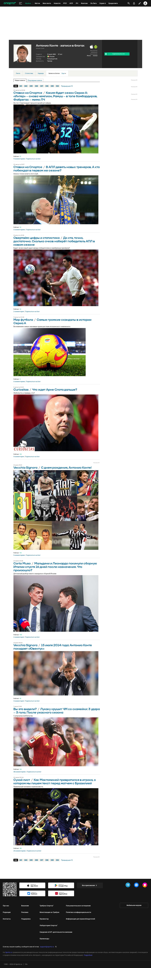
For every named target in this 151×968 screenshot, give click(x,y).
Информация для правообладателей (80, 919)
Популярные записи (35, 80)
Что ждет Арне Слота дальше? (54, 390)
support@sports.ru (47, 947)
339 (31, 86)
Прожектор (44, 919)
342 (15, 86)
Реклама (24, 912)
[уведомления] (134, 3)
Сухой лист (21, 780)
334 (57, 86)
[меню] (20, 3)
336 (46, 86)
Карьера (41, 73)
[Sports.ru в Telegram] (128, 885)
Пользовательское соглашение (78, 906)
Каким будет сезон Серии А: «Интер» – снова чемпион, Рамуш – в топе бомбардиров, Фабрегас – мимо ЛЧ (55, 96)
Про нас (6, 906)
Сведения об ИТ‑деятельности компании (56, 932)
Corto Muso (22, 563)
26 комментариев (19, 851)
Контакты (7, 919)
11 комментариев (19, 159)
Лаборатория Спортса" (49, 925)
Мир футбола (23, 320)
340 (25, 86)
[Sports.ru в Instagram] (145, 885)
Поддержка (26, 919)
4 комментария (18, 456)
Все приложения (88, 885)
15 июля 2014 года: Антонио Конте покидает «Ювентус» (52, 647)
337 (41, 86)
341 (20, 86)
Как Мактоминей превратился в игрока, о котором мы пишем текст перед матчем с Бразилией (54, 781)
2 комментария (18, 311)
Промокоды (44, 939)
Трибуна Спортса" (47, 906)
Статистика (29, 73)
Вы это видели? (25, 709)
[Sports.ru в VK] (137, 885)
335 (52, 86)
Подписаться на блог (33, 159)
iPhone (89, 55)
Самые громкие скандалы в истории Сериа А (52, 321)
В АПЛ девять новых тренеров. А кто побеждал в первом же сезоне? (56, 168)
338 (36, 86)
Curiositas (21, 390)
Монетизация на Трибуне (49, 912)
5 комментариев (19, 555)
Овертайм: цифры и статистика (36, 238)
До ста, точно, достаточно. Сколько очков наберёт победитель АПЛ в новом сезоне (54, 241)
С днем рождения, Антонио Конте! (66, 468)
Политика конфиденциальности (78, 912)
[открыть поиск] (128, 3)
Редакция (7, 912)
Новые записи (20, 80)
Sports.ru (8, 952)
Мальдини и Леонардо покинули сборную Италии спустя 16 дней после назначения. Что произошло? (55, 567)
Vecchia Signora (25, 468)
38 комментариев (19, 772)
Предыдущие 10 (67, 86)
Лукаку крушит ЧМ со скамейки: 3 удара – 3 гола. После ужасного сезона (56, 710)
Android (95, 55)
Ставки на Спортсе (27, 93)
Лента (18, 73)
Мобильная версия (134, 905)
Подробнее (88, 955)
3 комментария (18, 701)
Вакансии (25, 906)
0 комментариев (19, 229)
